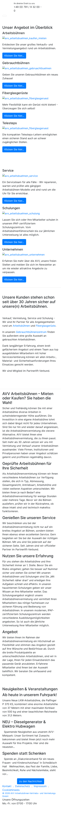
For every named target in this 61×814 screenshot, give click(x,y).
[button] (5, 16)
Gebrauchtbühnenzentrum (31, 331)
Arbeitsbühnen (21, 325)
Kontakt (6, 786)
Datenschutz (22, 786)
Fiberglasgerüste (46, 325)
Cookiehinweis (11, 789)
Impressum (40, 786)
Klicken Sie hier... (14, 55)
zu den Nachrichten (30, 781)
